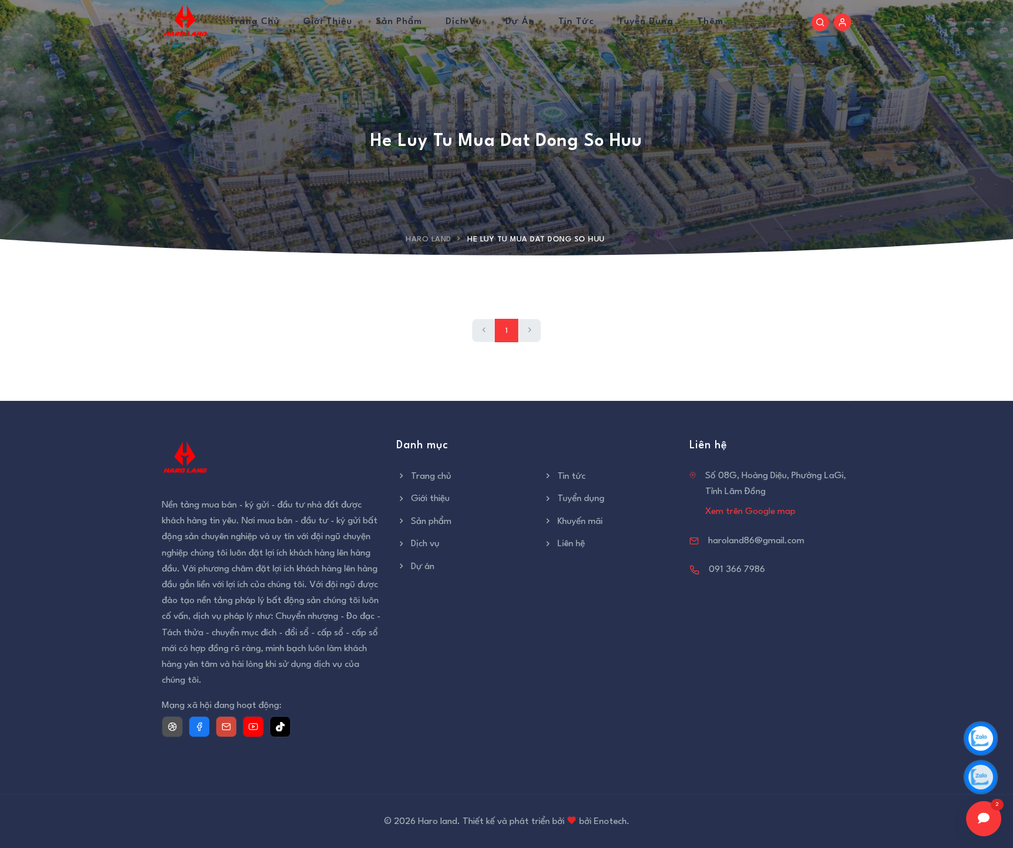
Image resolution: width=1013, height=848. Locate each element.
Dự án (520, 21)
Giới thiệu (327, 21)
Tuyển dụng (646, 21)
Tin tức (576, 21)
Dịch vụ (464, 21)
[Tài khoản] (842, 22)
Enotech (610, 821)
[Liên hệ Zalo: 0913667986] (980, 777)
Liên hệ (571, 544)
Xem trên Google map (750, 511)
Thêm (710, 21)
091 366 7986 (737, 569)
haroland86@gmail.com (756, 541)
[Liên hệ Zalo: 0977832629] (980, 738)
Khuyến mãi (580, 521)
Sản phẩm (399, 21)
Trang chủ (254, 21)
